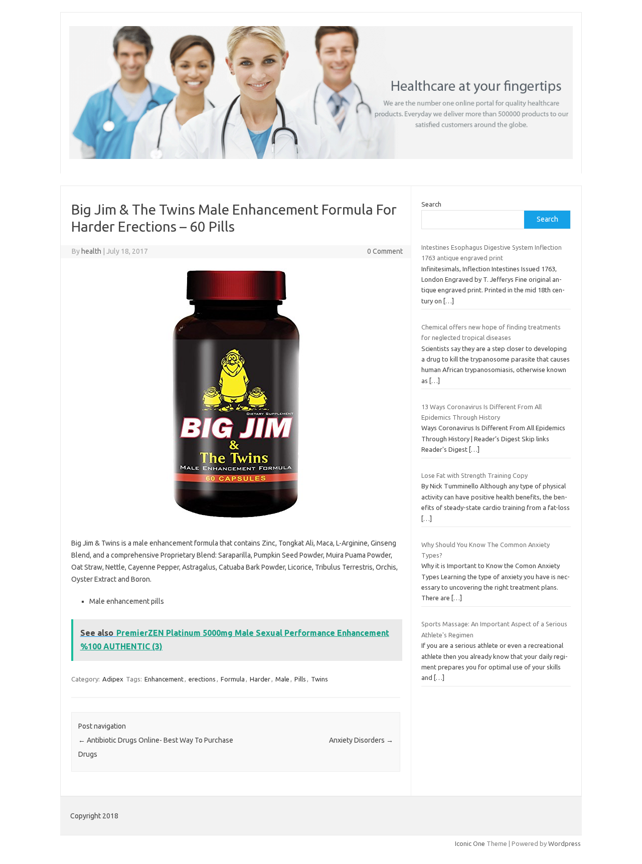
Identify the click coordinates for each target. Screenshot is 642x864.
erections (202, 678)
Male (282, 678)
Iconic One (470, 843)
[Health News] (321, 156)
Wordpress (564, 843)
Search (431, 204)
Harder (260, 678)
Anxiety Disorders (361, 740)
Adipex (112, 678)
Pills (300, 678)
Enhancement (164, 678)
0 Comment (385, 251)
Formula (233, 678)
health (91, 251)
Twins (319, 678)
